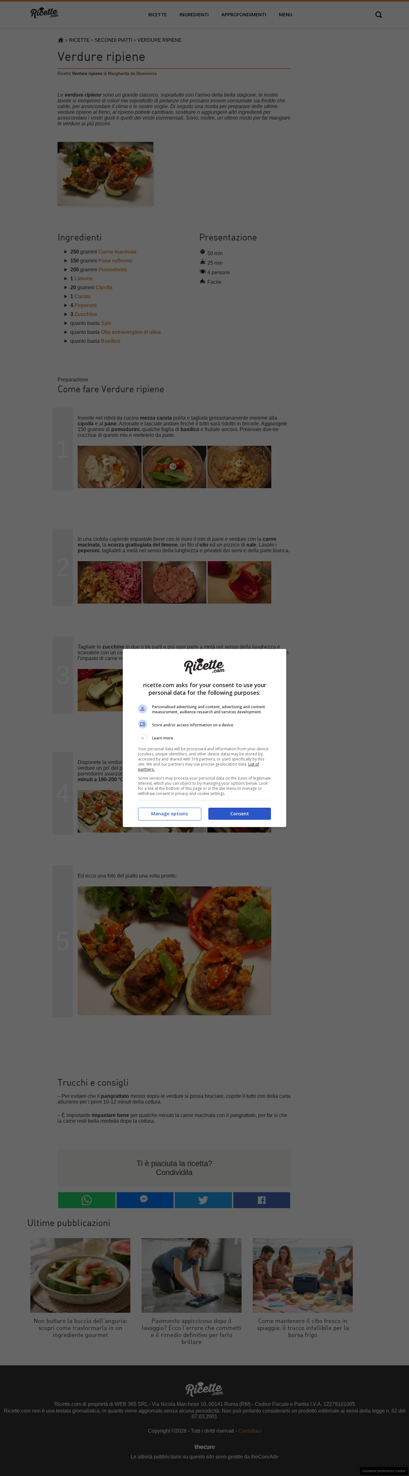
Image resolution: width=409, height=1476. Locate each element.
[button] (204, 738)
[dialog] (204, 738)
